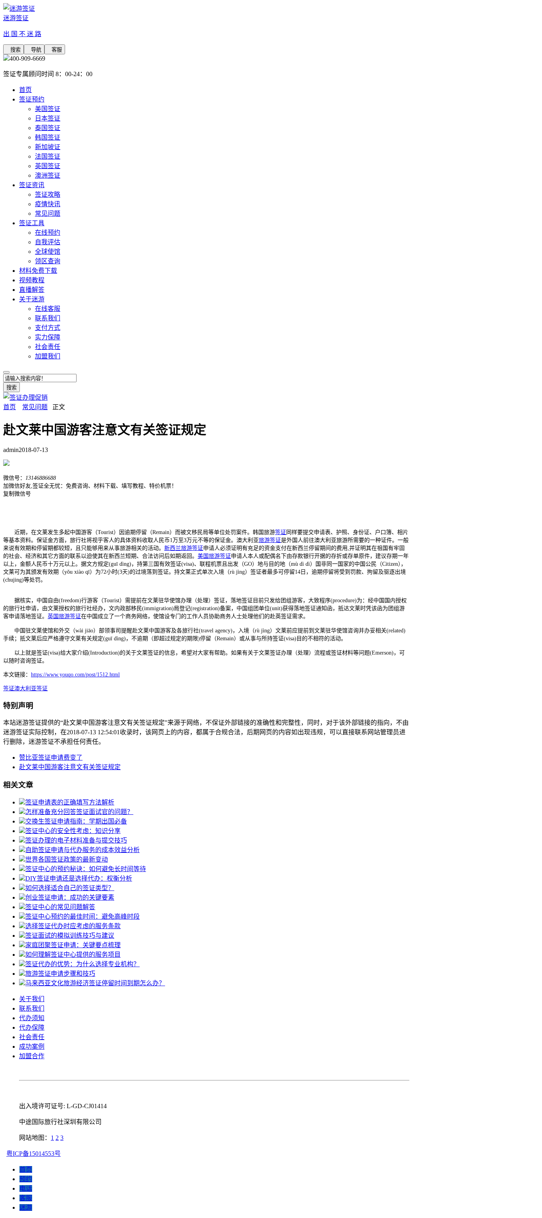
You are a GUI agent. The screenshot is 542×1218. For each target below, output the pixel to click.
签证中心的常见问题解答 (60, 907)
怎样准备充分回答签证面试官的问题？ (79, 811)
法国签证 (47, 156)
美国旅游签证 (214, 556)
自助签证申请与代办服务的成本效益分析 (82, 849)
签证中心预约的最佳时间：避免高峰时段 (82, 916)
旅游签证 (270, 540)
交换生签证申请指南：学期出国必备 (76, 821)
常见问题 (47, 213)
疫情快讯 (47, 204)
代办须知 (31, 1018)
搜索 (13, 50)
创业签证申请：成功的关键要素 (69, 897)
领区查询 (47, 261)
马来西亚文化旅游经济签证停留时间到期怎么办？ (95, 983)
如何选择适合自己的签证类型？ (69, 888)
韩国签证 (47, 137)
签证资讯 (31, 185)
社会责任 (47, 346)
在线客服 (47, 308)
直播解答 (31, 289)
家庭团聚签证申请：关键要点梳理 (73, 945)
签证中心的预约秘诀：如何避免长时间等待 (85, 869)
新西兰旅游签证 (183, 548)
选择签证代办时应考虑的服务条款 (73, 926)
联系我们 (47, 318)
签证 (280, 532)
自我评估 (47, 242)
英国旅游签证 (64, 616)
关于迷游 (31, 299)
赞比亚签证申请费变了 (51, 757)
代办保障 (31, 1027)
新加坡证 (47, 147)
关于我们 (31, 999)
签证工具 (31, 223)
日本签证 (47, 118)
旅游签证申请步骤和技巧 (60, 973)
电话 (25, 1188)
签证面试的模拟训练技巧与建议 (69, 935)
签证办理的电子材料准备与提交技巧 (76, 840)
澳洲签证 (47, 175)
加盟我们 (47, 356)
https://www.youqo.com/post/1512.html (75, 675)
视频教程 (31, 280)
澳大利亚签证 (31, 688)
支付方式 (47, 327)
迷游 (25, 1207)
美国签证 (47, 108)
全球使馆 (47, 251)
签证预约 (31, 99)
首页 (25, 89)
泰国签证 (47, 127)
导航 (34, 50)
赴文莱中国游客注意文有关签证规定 (70, 767)
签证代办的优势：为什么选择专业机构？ (82, 964)
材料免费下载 (38, 270)
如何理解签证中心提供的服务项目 (73, 954)
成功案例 (31, 1046)
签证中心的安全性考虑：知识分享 (73, 830)
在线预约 (47, 232)
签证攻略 (47, 194)
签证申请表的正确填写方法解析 (69, 802)
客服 (55, 50)
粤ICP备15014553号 (33, 1153)
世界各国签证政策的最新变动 (66, 859)
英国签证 (47, 166)
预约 (25, 1179)
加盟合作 (31, 1056)
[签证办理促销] (25, 397)
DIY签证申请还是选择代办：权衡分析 (78, 878)
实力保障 (47, 337)
